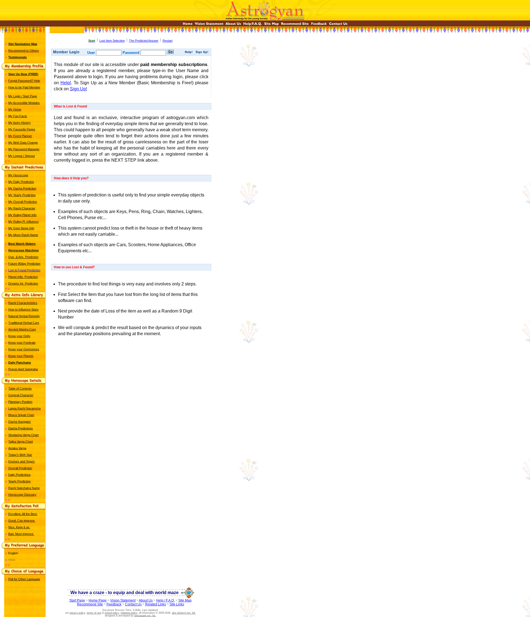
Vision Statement (123, 600)
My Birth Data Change (23, 142)
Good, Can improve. (21, 520)
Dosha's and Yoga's (21, 461)
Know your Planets (20, 356)
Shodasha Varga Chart (23, 435)
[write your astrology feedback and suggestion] (319, 25)
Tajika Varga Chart (20, 441)
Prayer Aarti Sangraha (23, 369)
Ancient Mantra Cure (22, 329)
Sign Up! (78, 88)
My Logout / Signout (21, 155)
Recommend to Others (23, 50)
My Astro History (19, 122)
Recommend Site (90, 604)
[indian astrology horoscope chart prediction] (188, 25)
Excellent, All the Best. (23, 514)
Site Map (185, 600)
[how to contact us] (338, 25)
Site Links (176, 604)
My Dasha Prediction (22, 188)
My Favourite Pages (21, 129)
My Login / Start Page (22, 96)
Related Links (155, 604)
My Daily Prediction (21, 181)
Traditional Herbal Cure (23, 322)
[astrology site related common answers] (252, 25)
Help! (65, 82)
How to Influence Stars (23, 309)
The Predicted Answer (143, 40)
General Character (20, 395)
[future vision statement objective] (209, 25)
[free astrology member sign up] (202, 53)
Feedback (114, 604)
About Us (146, 600)
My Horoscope (18, 175)
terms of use (94, 612)
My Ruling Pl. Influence (23, 221)
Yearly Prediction (19, 481)
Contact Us (133, 604)
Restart (168, 40)
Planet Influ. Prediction (23, 277)
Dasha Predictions (20, 428)
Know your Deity (19, 336)
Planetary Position (20, 401)
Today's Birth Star (20, 454)
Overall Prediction (20, 468)
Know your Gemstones (23, 349)
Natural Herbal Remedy (24, 316)
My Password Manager (23, 149)
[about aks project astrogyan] (233, 25)
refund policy (112, 612)
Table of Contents (20, 388)
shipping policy (129, 612)
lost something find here (131, 357)
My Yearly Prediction (22, 195)
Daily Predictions (19, 474)
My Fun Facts (17, 116)
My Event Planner (20, 136)
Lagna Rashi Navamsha (24, 408)
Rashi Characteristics (22, 302)
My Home (14, 109)
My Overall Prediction (22, 201)
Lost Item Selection (112, 40)
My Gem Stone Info (21, 228)
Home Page (98, 600)
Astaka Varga (17, 448)
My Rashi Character (21, 208)
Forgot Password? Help (24, 80)
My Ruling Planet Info (22, 215)
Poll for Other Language (24, 579)
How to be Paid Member (24, 87)
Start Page (77, 600)
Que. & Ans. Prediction (23, 257)
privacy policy (77, 612)
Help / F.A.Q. (165, 600)
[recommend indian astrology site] (295, 25)
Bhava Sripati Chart (21, 415)
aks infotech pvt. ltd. (184, 612)
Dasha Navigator (19, 421)
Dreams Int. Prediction (23, 283)
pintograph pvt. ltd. (145, 615)
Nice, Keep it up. (19, 527)
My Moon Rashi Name (23, 235)
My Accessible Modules (24, 102)
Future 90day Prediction (24, 263)
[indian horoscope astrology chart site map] (271, 25)
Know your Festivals (22, 342)
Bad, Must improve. (21, 533)
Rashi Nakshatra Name (24, 488)
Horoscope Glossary (22, 494)
